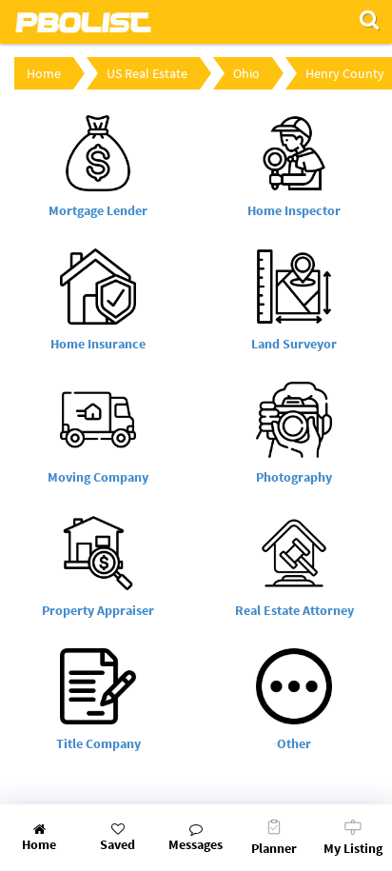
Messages (195, 844)
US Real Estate (147, 73)
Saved (117, 844)
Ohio (246, 73)
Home (44, 73)
